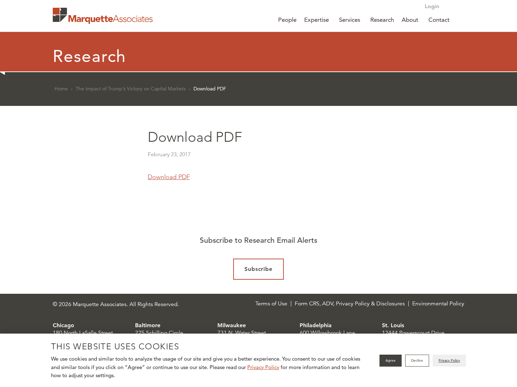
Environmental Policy (438, 303)
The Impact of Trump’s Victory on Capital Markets (131, 88)
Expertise (316, 19)
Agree (390, 360)
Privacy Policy (263, 367)
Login (432, 6)
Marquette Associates (103, 16)
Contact (438, 19)
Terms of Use (271, 303)
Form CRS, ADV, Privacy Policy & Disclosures (350, 303)
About (410, 19)
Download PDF (169, 177)
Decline (417, 360)
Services (349, 19)
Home (61, 88)
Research (382, 19)
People (287, 19)
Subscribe (258, 269)
